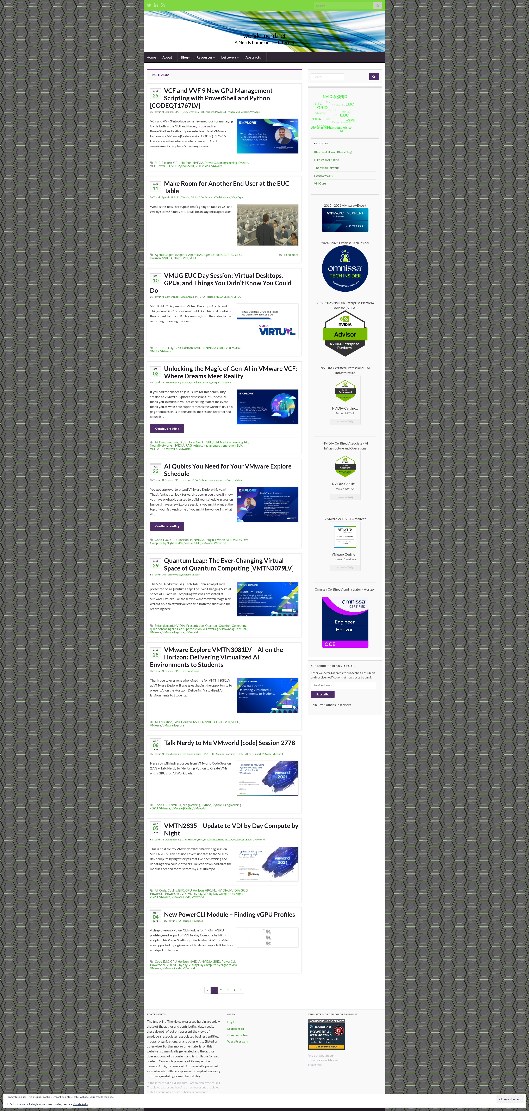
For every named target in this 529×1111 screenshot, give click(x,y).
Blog (184, 57)
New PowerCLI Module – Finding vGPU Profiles (229, 914)
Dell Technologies (171, 574)
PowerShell (172, 893)
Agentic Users (213, 254)
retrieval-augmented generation (214, 445)
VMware (255, 111)
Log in (231, 1022)
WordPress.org (237, 1041)
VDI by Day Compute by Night (223, 893)
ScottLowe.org (323, 175)
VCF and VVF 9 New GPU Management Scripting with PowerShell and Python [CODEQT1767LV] (211, 98)
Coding (172, 890)
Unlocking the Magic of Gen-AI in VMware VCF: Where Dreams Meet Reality (230, 372)
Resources (205, 57)
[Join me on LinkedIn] (156, 4)
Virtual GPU (192, 543)
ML (246, 442)
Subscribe (322, 694)
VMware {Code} (182, 808)
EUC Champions (190, 296)
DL (181, 442)
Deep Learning (173, 382)
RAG (189, 445)
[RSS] (163, 4)
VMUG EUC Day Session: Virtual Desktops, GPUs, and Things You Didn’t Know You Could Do (220, 283)
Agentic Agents (176, 254)
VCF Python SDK (182, 166)
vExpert (245, 111)
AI (163, 111)
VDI (238, 111)
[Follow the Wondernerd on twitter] (149, 4)
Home (151, 57)
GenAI (200, 442)
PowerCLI (220, 111)
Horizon (186, 162)
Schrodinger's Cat (170, 629)
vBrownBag (210, 629)
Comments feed (238, 1035)
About (167, 57)
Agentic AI (167, 197)
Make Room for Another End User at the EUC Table (226, 187)
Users (178, 258)
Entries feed (235, 1028)
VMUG (237, 296)
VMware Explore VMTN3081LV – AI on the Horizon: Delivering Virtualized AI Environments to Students (216, 657)
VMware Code (181, 897)
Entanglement (164, 625)
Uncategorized (216, 480)
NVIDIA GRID (215, 348)
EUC (158, 162)
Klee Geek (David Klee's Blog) (333, 152)
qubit (153, 629)
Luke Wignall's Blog (326, 160)
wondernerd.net (264, 35)
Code (158, 540)
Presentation (195, 625)
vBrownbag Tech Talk (233, 629)
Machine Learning (201, 382)
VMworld (184, 449)
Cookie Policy (80, 1104)
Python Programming (227, 805)
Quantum (211, 625)
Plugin (210, 540)
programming (228, 162)
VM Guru (320, 183)
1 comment (291, 254)
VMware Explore (173, 632)
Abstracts (253, 57)
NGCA (184, 111)
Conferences (172, 296)
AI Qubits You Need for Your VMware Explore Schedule (228, 469)
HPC (211, 753)
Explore (169, 111)
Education (165, 722)
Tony (156, 111)
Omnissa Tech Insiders (201, 111)
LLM (216, 442)
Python (231, 111)
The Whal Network (326, 167)
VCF (153, 449)
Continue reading (167, 428)
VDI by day (195, 893)
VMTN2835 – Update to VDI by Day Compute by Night (231, 829)
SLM (239, 445)
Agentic (160, 254)
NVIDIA (198, 162)
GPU (177, 111)
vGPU (206, 166)
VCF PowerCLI (160, 166)
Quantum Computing (233, 625)
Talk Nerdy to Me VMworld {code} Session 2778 (229, 742)
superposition (192, 629)
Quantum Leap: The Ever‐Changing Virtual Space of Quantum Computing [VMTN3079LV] (229, 564)
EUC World (183, 197)
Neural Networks (161, 445)
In (191, 540)
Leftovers (229, 57)
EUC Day (167, 348)
